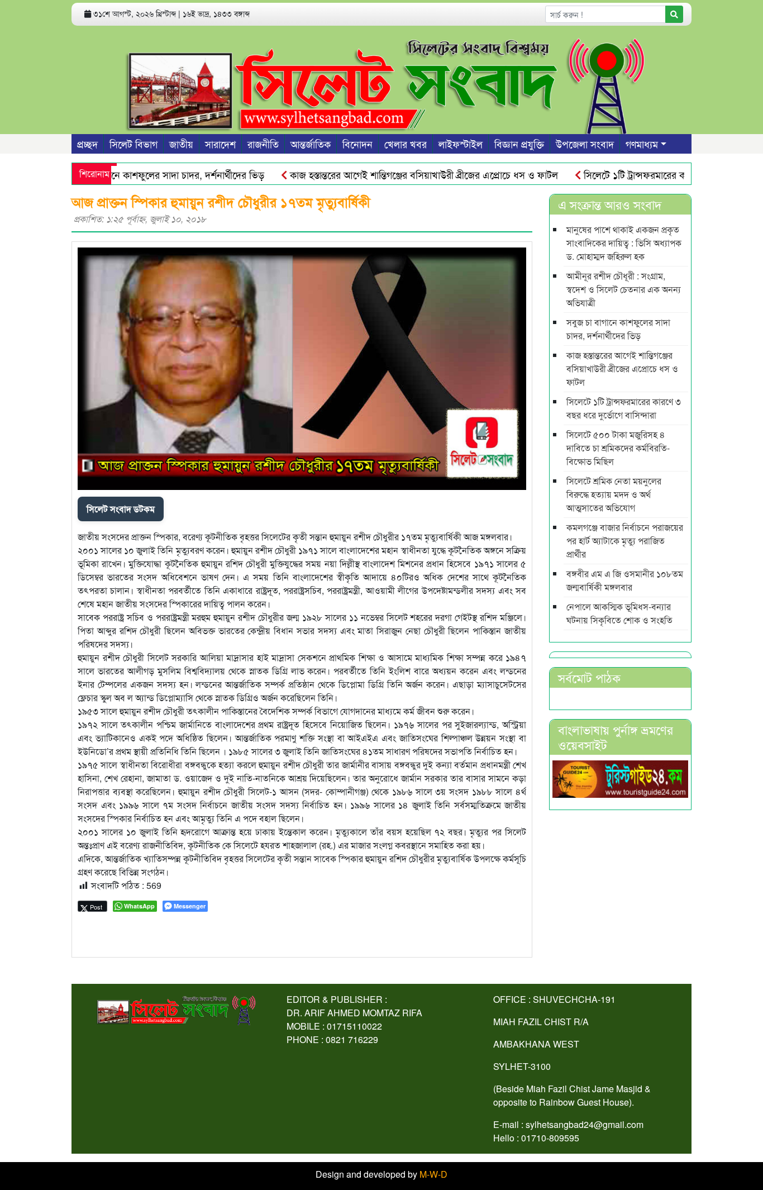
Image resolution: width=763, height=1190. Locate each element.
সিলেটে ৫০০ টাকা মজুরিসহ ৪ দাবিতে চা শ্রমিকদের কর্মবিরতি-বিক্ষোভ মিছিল (618, 448)
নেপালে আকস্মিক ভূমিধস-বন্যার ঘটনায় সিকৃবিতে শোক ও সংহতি (619, 613)
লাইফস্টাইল (460, 143)
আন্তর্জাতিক (310, 143)
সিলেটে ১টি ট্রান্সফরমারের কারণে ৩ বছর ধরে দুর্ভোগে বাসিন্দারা (623, 408)
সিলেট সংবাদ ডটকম (121, 508)
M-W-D (433, 1174)
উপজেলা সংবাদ (585, 143)
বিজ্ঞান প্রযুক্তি (519, 143)
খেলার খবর (405, 143)
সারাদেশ (220, 143)
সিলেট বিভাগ (133, 143)
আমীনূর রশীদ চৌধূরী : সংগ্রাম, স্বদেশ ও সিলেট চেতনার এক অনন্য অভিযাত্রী (623, 289)
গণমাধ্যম (642, 143)
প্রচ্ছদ (87, 143)
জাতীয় (181, 143)
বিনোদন (357, 143)
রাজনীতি (263, 143)
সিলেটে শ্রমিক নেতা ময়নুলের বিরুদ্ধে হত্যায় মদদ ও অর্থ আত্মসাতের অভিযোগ (613, 494)
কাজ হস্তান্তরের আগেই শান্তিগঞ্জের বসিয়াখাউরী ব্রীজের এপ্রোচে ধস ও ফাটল (400, 174)
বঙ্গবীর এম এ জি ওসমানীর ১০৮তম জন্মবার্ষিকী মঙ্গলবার (624, 580)
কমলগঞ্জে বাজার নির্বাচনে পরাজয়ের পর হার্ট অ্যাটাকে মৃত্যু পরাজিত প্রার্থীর (624, 540)
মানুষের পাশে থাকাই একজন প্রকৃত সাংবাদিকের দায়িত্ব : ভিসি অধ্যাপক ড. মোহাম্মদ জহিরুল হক (623, 243)
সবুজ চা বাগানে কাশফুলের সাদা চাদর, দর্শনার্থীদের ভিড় (140, 174)
